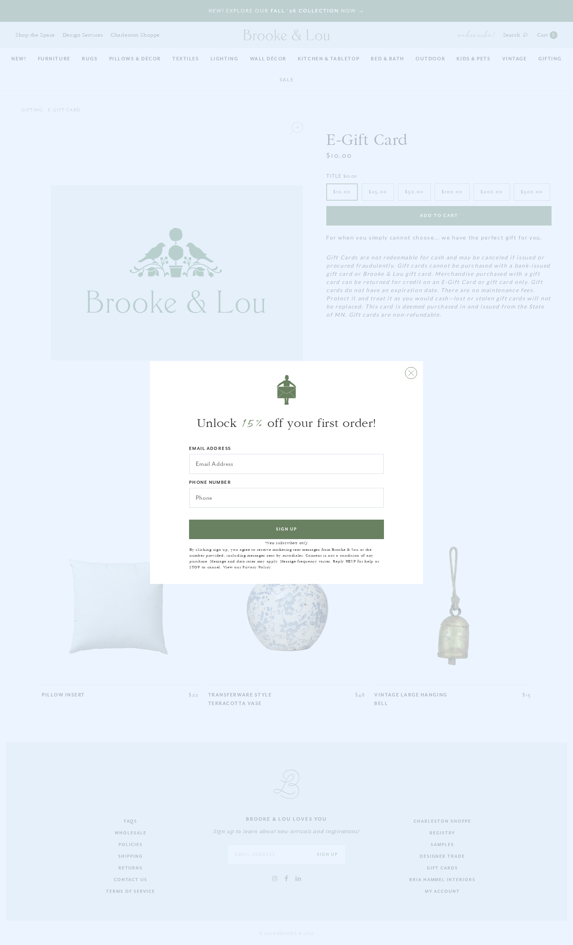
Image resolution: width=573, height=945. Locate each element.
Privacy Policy (256, 567)
